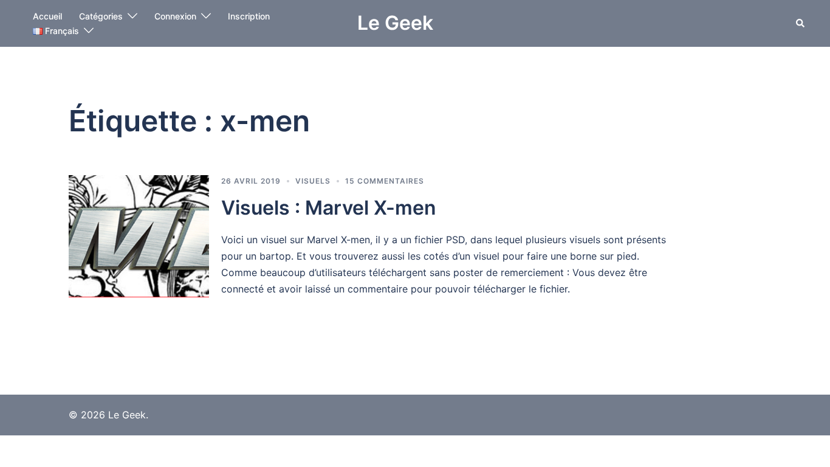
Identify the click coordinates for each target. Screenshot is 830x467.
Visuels (313, 180)
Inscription (249, 16)
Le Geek (395, 23)
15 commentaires (384, 180)
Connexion (175, 16)
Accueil (47, 16)
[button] (801, 23)
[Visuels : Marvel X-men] (139, 236)
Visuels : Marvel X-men (328, 208)
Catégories (101, 16)
